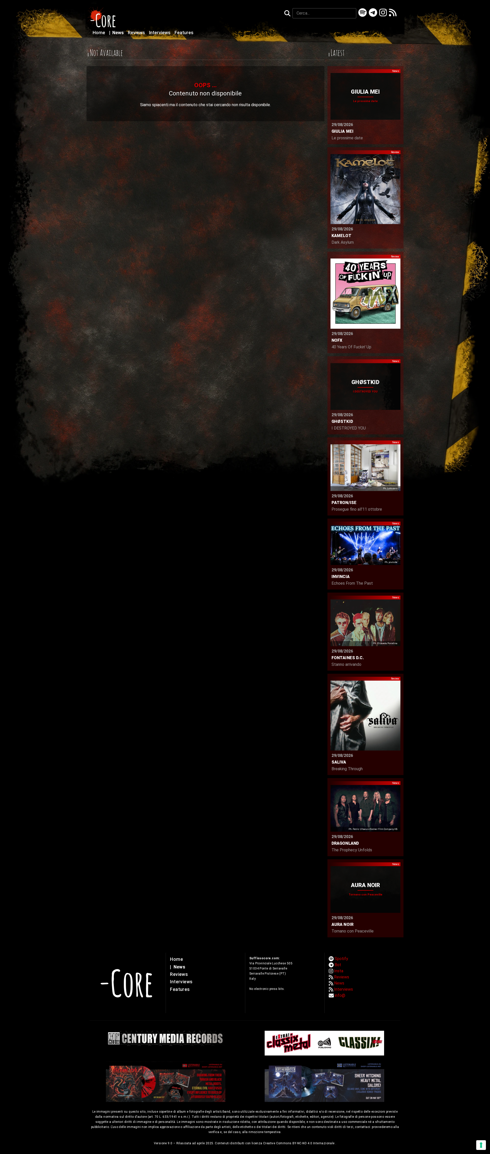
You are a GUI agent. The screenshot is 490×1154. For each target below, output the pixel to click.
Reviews (137, 32)
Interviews (160, 32)
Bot (338, 964)
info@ (340, 995)
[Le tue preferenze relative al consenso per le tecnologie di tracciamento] (481, 1145)
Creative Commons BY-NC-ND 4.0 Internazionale (299, 1143)
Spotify (341, 958)
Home (99, 32)
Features (184, 32)
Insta (338, 970)
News (117, 32)
